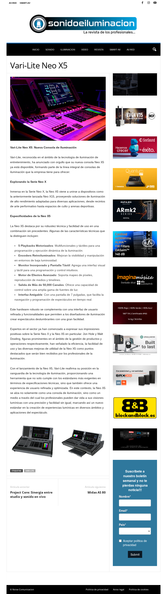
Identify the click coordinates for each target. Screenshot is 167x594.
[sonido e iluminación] (83, 24)
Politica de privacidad (97, 589)
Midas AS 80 (97, 492)
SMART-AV (25, 2)
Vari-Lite (29, 470)
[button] (154, 49)
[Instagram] (148, 3)
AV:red (12, 2)
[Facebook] (142, 3)
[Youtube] (155, 3)
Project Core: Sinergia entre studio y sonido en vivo (31, 494)
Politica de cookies (138, 589)
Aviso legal (118, 589)
